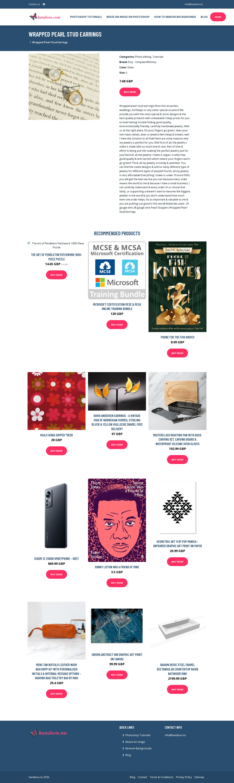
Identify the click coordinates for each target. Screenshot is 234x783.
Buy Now (130, 91)
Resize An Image (135, 742)
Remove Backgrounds (138, 748)
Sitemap (199, 777)
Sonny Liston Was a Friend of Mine (117, 567)
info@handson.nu (194, 4)
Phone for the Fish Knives (177, 337)
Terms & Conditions (161, 777)
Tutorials (157, 56)
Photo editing (143, 56)
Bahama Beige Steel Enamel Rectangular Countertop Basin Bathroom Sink (177, 669)
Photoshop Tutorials (86, 17)
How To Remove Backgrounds (175, 17)
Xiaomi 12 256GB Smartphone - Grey (56, 558)
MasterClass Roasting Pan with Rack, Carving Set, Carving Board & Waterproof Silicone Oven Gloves (177, 439)
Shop (218, 16)
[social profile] (44, 4)
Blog (204, 17)
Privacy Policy (184, 777)
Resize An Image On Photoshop (127, 17)
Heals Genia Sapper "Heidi (56, 435)
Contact (142, 777)
